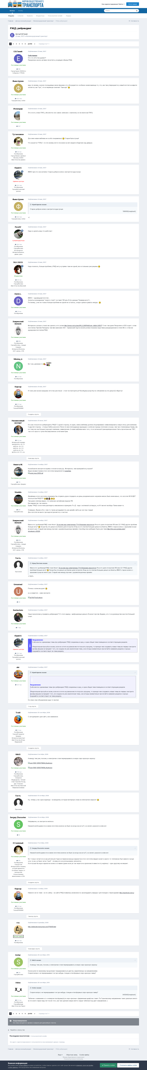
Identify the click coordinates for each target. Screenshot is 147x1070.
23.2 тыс (19, 185)
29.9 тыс (19, 244)
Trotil (18, 713)
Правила (30, 16)
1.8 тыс (19, 311)
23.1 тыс (19, 685)
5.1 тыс (19, 730)
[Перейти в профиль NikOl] (18, 761)
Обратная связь (72, 1055)
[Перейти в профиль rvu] (18, 929)
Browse (12, 10)
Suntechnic (18, 610)
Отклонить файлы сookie (128, 1065)
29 (19, 602)
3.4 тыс (19, 440)
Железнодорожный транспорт (37, 36)
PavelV (18, 227)
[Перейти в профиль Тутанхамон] (18, 141)
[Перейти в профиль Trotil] (18, 719)
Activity (20, 10)
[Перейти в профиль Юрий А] (18, 174)
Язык (60, 1055)
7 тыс (19, 627)
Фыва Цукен (18, 81)
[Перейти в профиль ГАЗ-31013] (18, 269)
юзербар (68, 471)
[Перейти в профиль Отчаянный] (18, 850)
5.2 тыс (19, 1000)
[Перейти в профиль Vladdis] (18, 499)
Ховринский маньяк (18, 322)
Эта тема (129, 10)
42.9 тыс (19, 98)
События (20, 16)
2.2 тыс (19, 376)
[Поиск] (137, 10)
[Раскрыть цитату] (31, 204)
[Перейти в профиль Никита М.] (18, 471)
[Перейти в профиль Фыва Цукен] (18, 88)
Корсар (18, 387)
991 (19, 510)
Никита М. (18, 465)
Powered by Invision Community (73, 1059)
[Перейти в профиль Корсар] (18, 393)
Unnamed (18, 584)
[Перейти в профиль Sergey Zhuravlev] (18, 824)
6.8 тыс (19, 280)
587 (19, 126)
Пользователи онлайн (55, 16)
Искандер (18, 109)
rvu (18, 923)
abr (18, 667)
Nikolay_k (18, 359)
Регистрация (132, 4)
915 (19, 860)
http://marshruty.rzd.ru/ (126, 893)
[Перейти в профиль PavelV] (18, 234)
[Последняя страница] (34, 44)
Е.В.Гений (24, 34)
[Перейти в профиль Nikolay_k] (18, 366)
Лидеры (68, 16)
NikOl (18, 754)
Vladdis (18, 492)
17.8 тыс (19, 772)
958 (19, 341)
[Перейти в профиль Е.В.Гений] (12, 35)
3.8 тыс (19, 152)
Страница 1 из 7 (43, 44)
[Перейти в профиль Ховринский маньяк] (18, 330)
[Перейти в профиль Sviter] (18, 962)
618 (19, 69)
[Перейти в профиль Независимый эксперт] (18, 429)
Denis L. (18, 294)
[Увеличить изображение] (35, 473)
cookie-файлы (23, 1065)
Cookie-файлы (84, 1055)
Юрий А (18, 168)
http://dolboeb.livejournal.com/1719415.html (42, 927)
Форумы (11, 16)
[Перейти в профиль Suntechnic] (18, 617)
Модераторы (40, 16)
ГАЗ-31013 (18, 262)
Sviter (18, 955)
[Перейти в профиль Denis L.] (18, 300)
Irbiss (18, 983)
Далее (30, 44)
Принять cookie (109, 1065)
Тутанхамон (18, 134)
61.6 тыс (19, 940)
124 (19, 972)
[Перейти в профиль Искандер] (18, 115)
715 (19, 482)
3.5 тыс (19, 404)
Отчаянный (18, 843)
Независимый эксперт (18, 422)
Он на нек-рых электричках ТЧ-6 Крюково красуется (75, 524)
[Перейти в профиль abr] (18, 674)
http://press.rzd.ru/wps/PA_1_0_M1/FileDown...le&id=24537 (83, 325)
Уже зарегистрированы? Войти (113, 4)
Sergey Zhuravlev (18, 817)
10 (19, 835)
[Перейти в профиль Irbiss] (18, 989)
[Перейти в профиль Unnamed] (18, 591)
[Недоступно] (40, 763)
